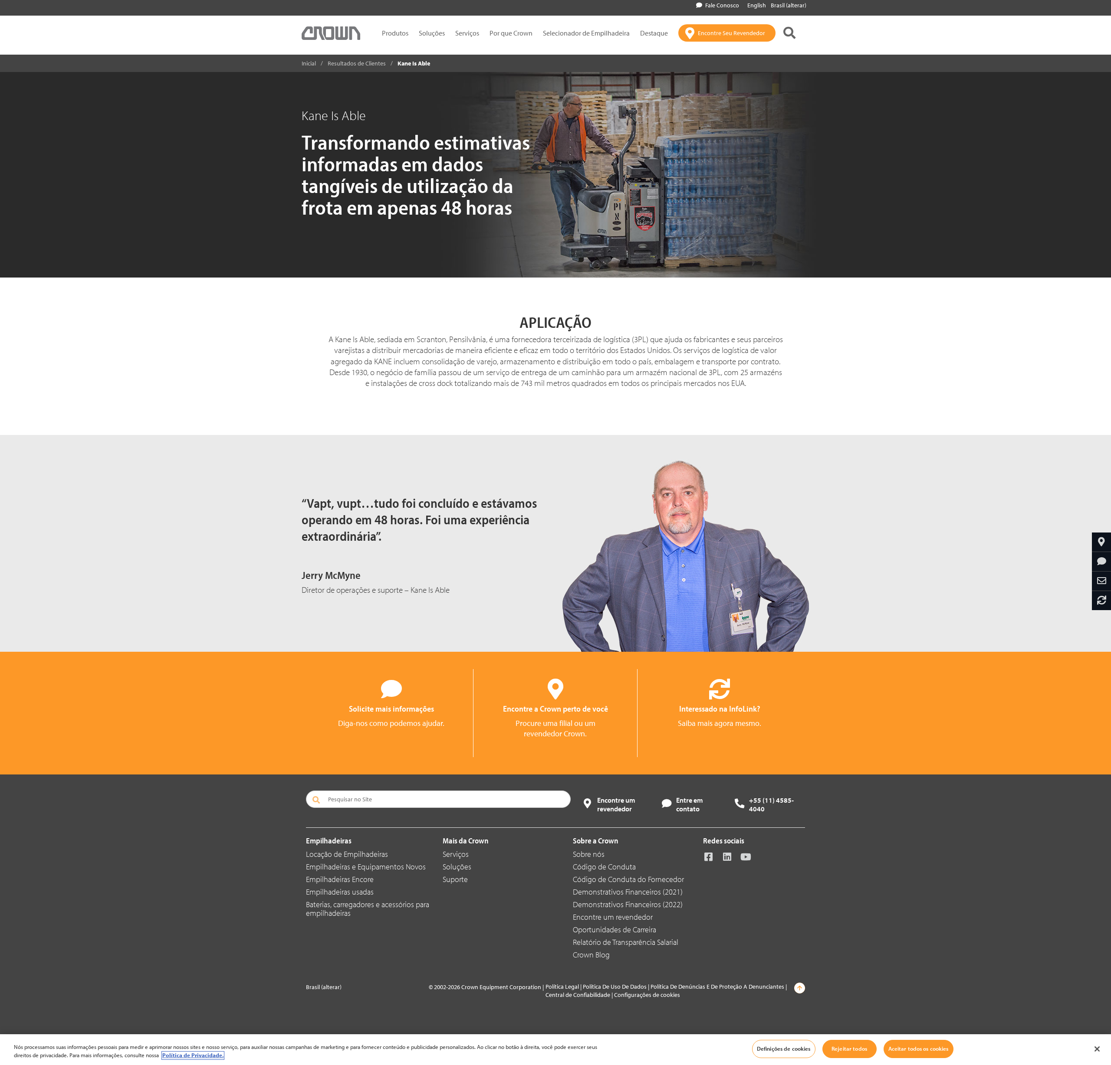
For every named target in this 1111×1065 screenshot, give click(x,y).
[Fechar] (1097, 1048)
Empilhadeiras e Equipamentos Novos (366, 867)
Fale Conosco (722, 5)
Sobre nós (589, 854)
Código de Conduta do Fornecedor (628, 879)
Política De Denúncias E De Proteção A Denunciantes (717, 986)
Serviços (467, 33)
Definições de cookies (784, 1048)
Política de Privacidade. (193, 1055)
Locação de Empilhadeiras (347, 854)
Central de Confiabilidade (578, 995)
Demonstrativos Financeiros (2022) (628, 904)
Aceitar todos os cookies (918, 1048)
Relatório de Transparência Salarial (625, 942)
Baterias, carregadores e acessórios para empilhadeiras (367, 908)
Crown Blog (591, 955)
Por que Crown (511, 33)
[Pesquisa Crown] (789, 32)
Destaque (654, 33)
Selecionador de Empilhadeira (586, 33)
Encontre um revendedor (613, 917)
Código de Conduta (604, 867)
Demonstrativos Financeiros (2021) (628, 892)
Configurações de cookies (647, 995)
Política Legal (562, 986)
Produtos (395, 33)
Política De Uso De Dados (615, 986)
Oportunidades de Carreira (614, 929)
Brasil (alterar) (788, 5)
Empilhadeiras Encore (340, 879)
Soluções (432, 33)
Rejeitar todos (849, 1048)
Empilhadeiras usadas (340, 892)
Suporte (455, 879)
